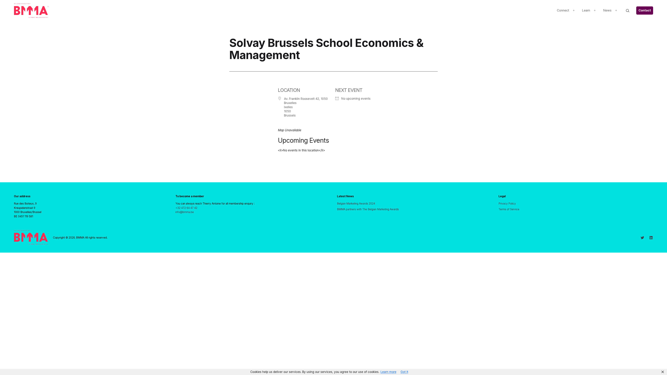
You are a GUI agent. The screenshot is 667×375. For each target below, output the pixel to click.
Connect (563, 10)
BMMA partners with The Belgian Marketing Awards (368, 209)
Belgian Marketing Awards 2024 (356, 203)
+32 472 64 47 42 (186, 208)
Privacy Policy (507, 203)
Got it (404, 372)
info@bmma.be (184, 212)
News (607, 10)
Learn (586, 10)
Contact (645, 10)
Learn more (388, 372)
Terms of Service (509, 209)
